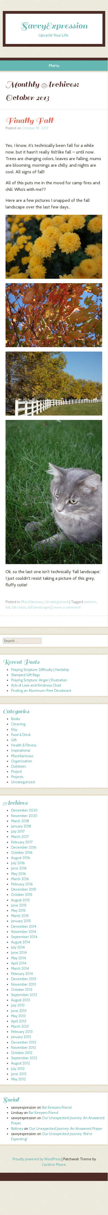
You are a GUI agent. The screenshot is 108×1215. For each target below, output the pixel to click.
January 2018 (21, 826)
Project (16, 772)
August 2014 (20, 942)
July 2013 (18, 1005)
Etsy (14, 730)
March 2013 (20, 1026)
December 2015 (23, 889)
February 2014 (22, 974)
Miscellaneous (32, 602)
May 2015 (18, 911)
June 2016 (19, 868)
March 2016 (20, 879)
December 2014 (23, 926)
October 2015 (21, 895)
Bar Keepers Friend (57, 1107)
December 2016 (23, 847)
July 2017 (17, 831)
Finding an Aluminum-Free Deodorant (41, 691)
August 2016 (20, 858)
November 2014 (23, 932)
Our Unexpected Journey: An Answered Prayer (65, 1129)
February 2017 (21, 842)
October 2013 (21, 990)
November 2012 (23, 1048)
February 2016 (22, 884)
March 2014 (20, 968)
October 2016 (22, 853)
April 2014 (19, 963)
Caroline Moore (54, 1165)
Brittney (17, 1129)
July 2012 (18, 1069)
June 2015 (19, 905)
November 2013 (23, 984)
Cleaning (18, 724)
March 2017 (19, 837)
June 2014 (19, 953)
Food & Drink (21, 735)
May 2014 (18, 958)
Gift (14, 740)
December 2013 (23, 979)
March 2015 (20, 916)
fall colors (19, 607)
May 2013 (18, 1016)
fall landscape (39, 607)
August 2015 (20, 900)
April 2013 (18, 1021)
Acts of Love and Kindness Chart (36, 685)
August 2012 (20, 1063)
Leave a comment (66, 607)
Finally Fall (29, 120)
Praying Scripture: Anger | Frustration (39, 680)
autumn (90, 602)
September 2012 (24, 1058)
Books (15, 719)
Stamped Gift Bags (25, 675)
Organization (21, 761)
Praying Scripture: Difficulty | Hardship (40, 670)
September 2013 (24, 995)
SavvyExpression (54, 26)
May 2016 (18, 874)
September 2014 (24, 937)
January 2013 (21, 1037)
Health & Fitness (23, 745)
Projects (17, 777)
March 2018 (20, 821)
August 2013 (20, 1000)
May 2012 (18, 1079)
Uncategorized (57, 602)
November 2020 (24, 816)
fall (8, 607)
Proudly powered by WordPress (36, 1159)
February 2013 (22, 1032)
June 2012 (19, 1074)
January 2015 (21, 921)
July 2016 (18, 863)
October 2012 (21, 1053)
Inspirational (20, 750)
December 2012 (23, 1042)
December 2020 (24, 810)
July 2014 (18, 947)
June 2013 (19, 1011)
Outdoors (18, 766)
